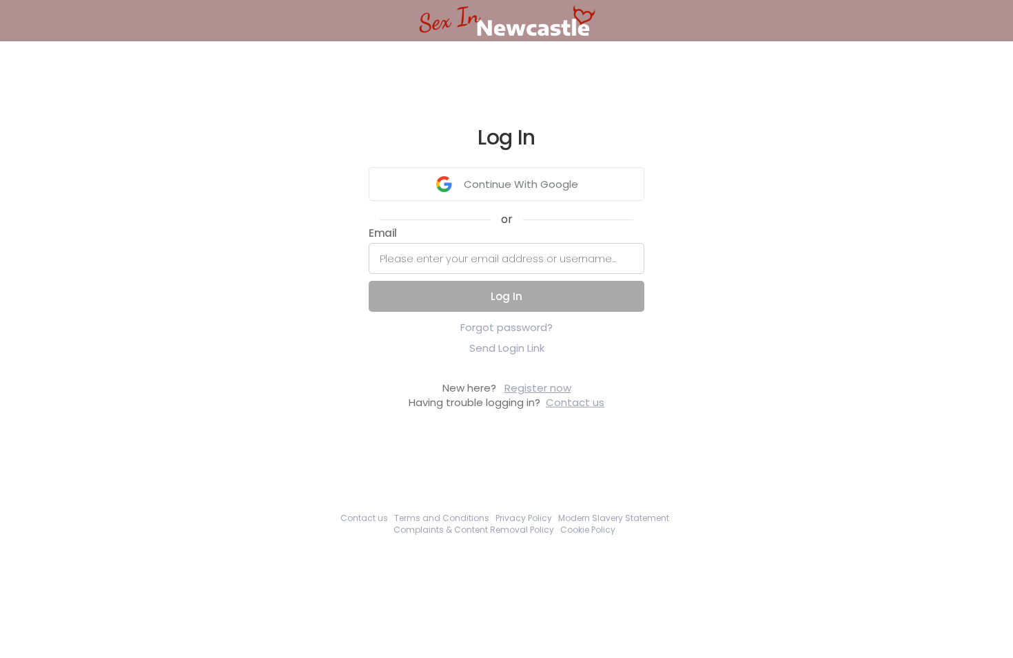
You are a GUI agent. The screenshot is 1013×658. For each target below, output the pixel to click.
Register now (537, 388)
